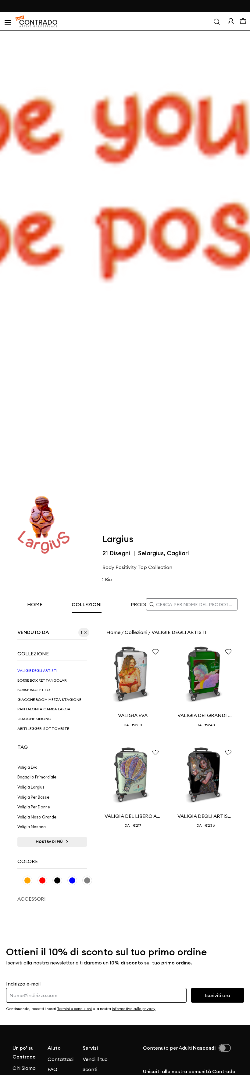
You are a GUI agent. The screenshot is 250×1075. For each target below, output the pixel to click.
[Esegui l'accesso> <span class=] (230, 21)
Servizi (90, 1048)
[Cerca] (216, 21)
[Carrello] (243, 21)
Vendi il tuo (95, 1059)
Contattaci (60, 1059)
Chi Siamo (24, 1068)
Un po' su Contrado (24, 1052)
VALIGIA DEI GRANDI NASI (205, 715)
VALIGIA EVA (133, 715)
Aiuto (54, 1048)
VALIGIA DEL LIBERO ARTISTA (133, 816)
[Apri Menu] (7, 21)
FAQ (52, 1069)
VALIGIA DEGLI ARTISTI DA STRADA (205, 816)
